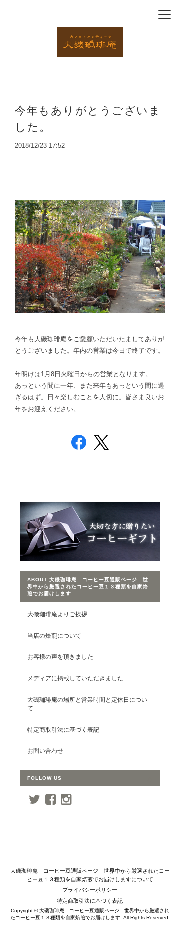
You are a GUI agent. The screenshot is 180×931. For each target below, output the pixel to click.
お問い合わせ (46, 750)
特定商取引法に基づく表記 (64, 729)
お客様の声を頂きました (61, 656)
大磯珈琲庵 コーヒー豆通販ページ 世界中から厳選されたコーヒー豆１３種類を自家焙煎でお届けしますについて (90, 875)
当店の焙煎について (55, 635)
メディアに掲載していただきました (76, 678)
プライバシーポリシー (90, 890)
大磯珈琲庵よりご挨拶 (58, 614)
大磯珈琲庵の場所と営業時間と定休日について (88, 704)
